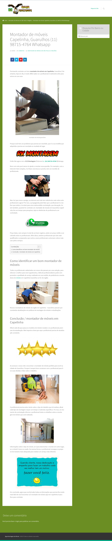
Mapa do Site (94, 8)
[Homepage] (20, 8)
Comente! (21, 51)
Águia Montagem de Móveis (12, 536)
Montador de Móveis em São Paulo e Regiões (42, 51)
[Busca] (102, 7)
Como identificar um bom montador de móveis (26, 249)
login (17, 521)
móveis (18, 278)
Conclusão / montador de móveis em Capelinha (26, 252)
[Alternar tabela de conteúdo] (38, 246)
